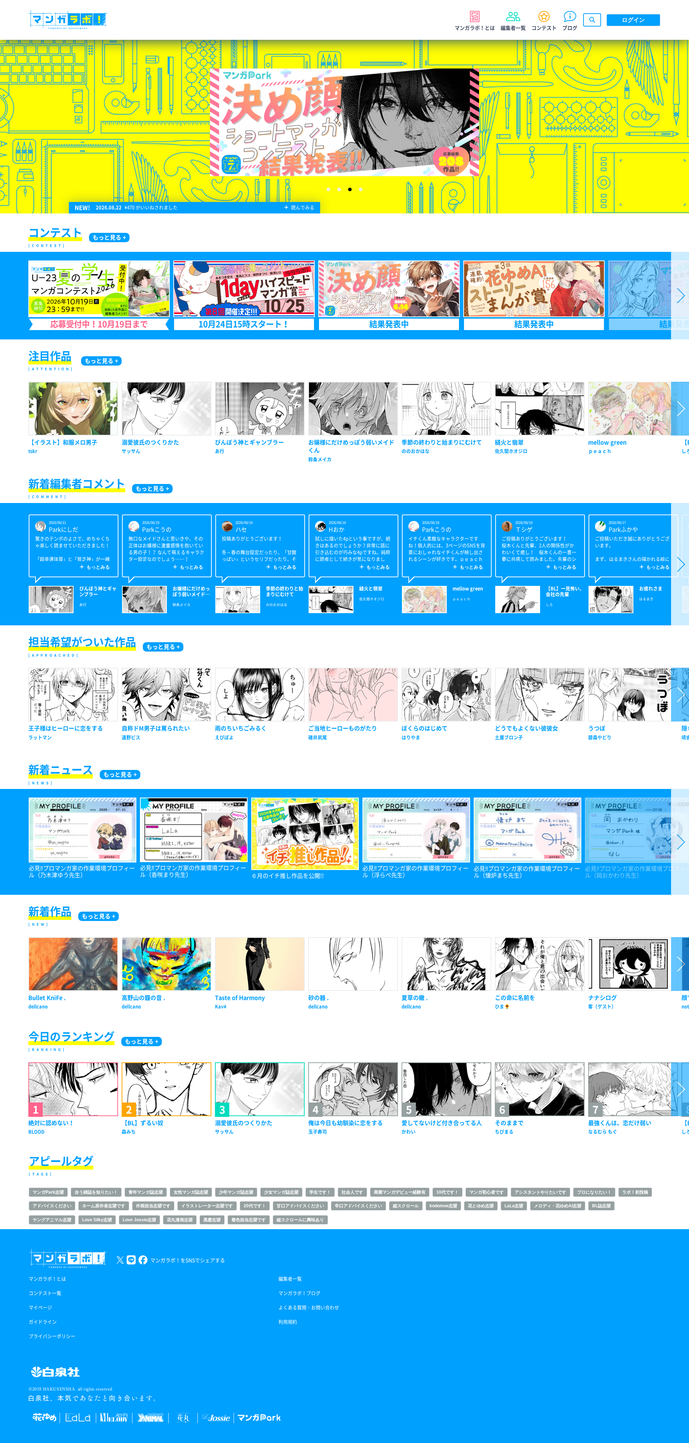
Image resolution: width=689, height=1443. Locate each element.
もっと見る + (109, 237)
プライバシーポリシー (52, 1336)
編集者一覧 (290, 1279)
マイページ (40, 1307)
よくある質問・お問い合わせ (308, 1307)
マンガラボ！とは (47, 1279)
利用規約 (287, 1322)
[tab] (328, 189)
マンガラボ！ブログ (299, 1293)
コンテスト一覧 (45, 1293)
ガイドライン (43, 1322)
